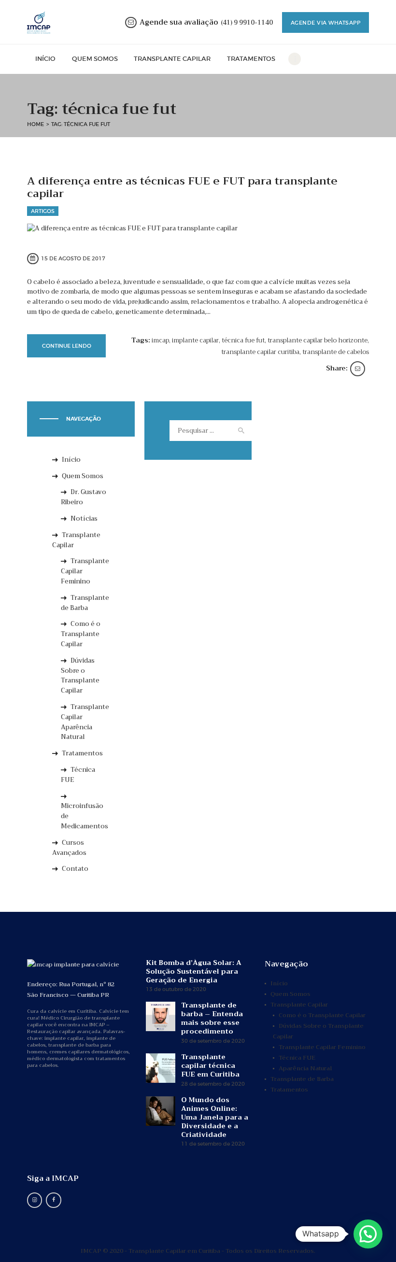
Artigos (43, 211)
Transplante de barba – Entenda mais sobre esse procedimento (212, 1018)
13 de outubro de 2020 (176, 989)
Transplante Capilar (76, 540)
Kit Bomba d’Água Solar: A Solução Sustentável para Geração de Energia (193, 971)
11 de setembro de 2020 (213, 1144)
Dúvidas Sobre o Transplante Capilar (80, 675)
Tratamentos (82, 753)
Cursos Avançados (69, 847)
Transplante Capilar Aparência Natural (85, 721)
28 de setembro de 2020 (213, 1084)
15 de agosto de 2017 (73, 258)
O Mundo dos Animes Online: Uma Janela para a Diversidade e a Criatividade (214, 1117)
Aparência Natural (305, 1068)
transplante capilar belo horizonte (318, 340)
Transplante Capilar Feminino (322, 1047)
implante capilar (195, 340)
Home (35, 124)
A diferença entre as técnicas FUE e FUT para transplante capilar (182, 187)
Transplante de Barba (85, 602)
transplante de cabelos (335, 351)
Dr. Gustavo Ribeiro (83, 497)
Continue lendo (66, 345)
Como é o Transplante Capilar (80, 634)
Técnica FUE (78, 774)
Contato (75, 868)
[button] (368, 1233)
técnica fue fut (243, 340)
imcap (160, 340)
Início (71, 459)
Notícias (84, 518)
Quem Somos (82, 476)
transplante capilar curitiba (260, 351)
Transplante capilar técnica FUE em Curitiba (210, 1065)
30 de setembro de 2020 (213, 1041)
